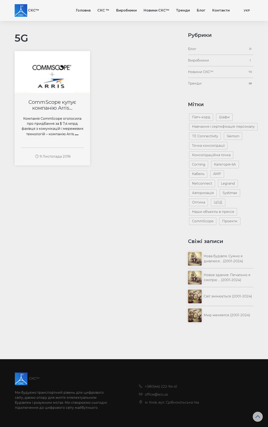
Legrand (228, 183)
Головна (83, 10)
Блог (201, 10)
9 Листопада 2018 (55, 156)
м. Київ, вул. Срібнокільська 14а (171, 402)
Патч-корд (201, 117)
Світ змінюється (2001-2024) (228, 296)
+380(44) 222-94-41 (160, 386)
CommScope (203, 221)
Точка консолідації (208, 146)
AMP (217, 174)
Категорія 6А (225, 164)
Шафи (224, 117)
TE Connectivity (205, 136)
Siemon (233, 136)
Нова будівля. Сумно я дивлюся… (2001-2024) (223, 258)
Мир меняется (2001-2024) (227, 315)
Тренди (183, 10)
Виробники (126, 10)
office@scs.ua (156, 394)
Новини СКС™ (156, 10)
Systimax (230, 193)
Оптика (198, 202)
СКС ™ (103, 10)
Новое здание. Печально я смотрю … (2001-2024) (227, 277)
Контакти (221, 10)
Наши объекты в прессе (213, 212)
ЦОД (218, 202)
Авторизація (203, 193)
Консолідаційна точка (211, 155)
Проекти (229, 221)
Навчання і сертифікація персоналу (223, 127)
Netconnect (202, 183)
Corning (198, 164)
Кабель (198, 174)
